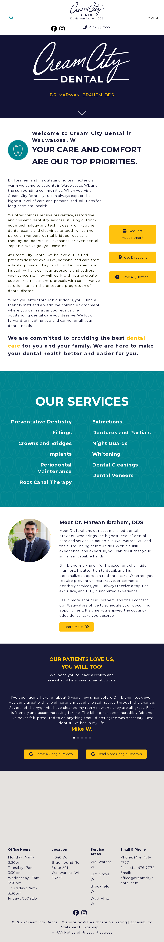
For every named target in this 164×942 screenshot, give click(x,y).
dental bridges (55, 236)
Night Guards (110, 443)
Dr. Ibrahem (79, 265)
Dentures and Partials (121, 432)
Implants (60, 454)
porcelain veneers (24, 236)
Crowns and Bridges (45, 443)
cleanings (49, 231)
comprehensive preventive (49, 215)
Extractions (107, 422)
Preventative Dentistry (41, 422)
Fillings (62, 432)
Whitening (106, 454)
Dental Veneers (113, 475)
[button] (54, 29)
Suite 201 (60, 868)
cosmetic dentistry (32, 220)
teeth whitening (79, 231)
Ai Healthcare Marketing (105, 922)
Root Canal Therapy (45, 482)
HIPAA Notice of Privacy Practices (82, 932)
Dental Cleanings (115, 465)
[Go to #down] (80, 112)
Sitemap (91, 927)
